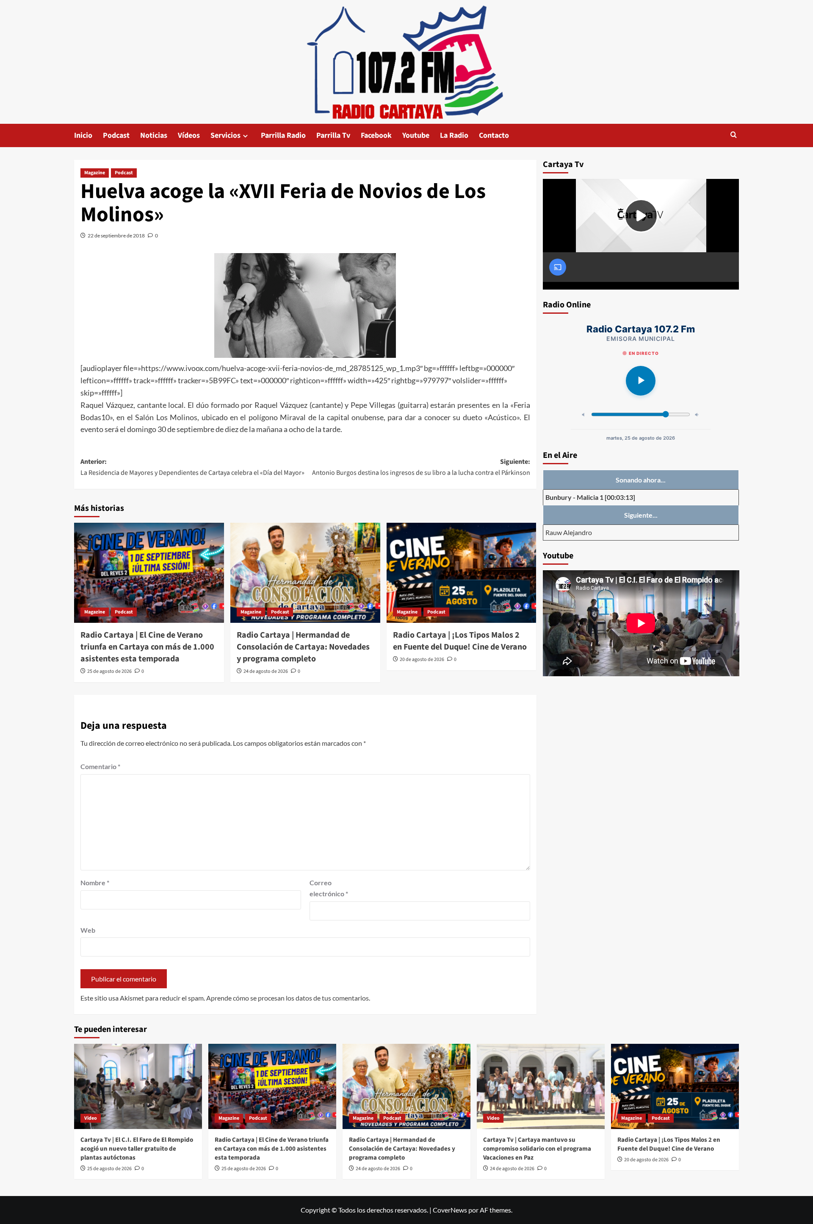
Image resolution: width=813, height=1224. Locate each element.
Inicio (83, 135)
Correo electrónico (329, 888)
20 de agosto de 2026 (422, 659)
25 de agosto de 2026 (109, 671)
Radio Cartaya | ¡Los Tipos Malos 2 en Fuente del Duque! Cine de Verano (460, 641)
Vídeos (189, 135)
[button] (733, 135)
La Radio (454, 135)
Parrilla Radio (283, 135)
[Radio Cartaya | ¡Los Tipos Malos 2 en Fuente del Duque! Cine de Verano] (461, 573)
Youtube (415, 135)
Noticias (153, 135)
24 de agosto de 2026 (265, 671)
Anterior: (192, 467)
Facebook (376, 135)
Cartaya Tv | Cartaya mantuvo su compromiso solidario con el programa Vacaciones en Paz (537, 1148)
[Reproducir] (640, 381)
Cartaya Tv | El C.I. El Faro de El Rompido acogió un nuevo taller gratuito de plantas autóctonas (136, 1148)
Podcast (116, 135)
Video (90, 1118)
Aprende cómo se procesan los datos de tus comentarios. (288, 998)
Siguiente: (421, 467)
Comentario (100, 766)
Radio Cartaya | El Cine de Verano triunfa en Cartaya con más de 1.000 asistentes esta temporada (147, 647)
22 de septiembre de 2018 (116, 235)
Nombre (94, 882)
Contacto (494, 135)
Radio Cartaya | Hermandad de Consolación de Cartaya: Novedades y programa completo (303, 647)
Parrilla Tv (333, 135)
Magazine (94, 172)
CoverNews (450, 1210)
